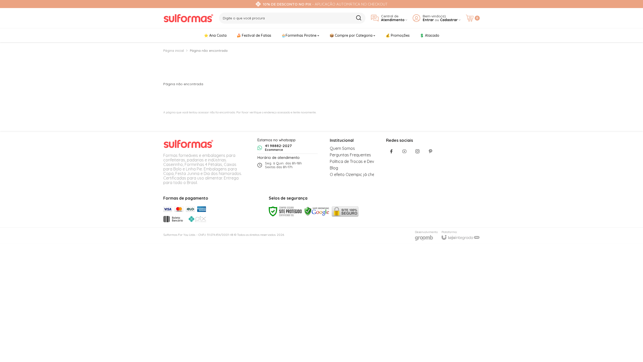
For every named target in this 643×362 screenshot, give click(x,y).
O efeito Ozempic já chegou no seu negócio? (371, 174)
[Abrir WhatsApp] (630, 349)
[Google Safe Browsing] (316, 211)
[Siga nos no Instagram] (417, 151)
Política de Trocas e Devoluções (359, 161)
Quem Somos (342, 148)
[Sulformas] (188, 18)
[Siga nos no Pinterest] (430, 151)
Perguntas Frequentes (350, 154)
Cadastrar (449, 20)
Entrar (428, 20)
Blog (334, 167)
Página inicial (173, 51)
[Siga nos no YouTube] (404, 151)
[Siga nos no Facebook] (391, 151)
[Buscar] (358, 18)
